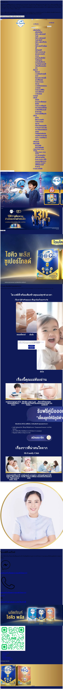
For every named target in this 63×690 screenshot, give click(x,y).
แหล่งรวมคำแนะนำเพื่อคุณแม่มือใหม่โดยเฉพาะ (44, 475)
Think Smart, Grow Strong (38, 149)
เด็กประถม (36, 141)
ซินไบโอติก (36, 143)
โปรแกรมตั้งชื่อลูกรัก (40, 113)
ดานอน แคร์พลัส (37, 168)
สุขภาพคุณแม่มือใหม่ (41, 107)
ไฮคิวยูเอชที (38, 50)
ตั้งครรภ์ (35, 70)
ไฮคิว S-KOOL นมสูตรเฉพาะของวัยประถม (40, 54)
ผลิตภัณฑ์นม (36, 30)
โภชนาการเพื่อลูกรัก (40, 105)
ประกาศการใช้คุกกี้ (36, 342)
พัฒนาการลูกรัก (39, 119)
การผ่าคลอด (38, 93)
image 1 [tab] (3, 232)
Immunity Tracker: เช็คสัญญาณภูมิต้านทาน (40, 164)
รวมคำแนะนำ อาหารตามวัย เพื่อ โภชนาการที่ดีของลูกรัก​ (29, 476)
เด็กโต (35, 115)
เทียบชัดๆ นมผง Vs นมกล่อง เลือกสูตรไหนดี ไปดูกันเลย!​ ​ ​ (29, 403)
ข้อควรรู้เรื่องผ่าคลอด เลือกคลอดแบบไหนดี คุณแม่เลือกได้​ (44, 403)
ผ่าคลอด (35, 95)
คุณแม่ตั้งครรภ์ (21, 334)
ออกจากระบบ (33, 27)
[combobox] (7, 171)
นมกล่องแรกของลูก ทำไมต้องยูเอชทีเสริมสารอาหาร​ (13, 403)
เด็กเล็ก (35, 97)
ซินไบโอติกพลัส (39, 147)
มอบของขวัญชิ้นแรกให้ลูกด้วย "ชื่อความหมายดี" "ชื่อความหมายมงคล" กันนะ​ (13, 477)
